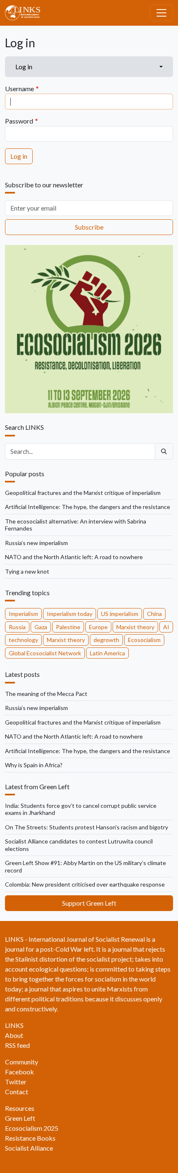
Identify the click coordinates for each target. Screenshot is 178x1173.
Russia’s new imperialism (36, 542)
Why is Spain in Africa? (34, 764)
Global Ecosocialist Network (45, 653)
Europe (98, 626)
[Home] (26, 12)
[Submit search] (164, 451)
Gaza (40, 626)
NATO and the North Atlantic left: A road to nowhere (74, 556)
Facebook (19, 1072)
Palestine (68, 626)
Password (19, 121)
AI (166, 626)
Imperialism (23, 613)
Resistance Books (30, 1138)
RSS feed (17, 1045)
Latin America (107, 653)
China (154, 613)
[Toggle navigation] (161, 13)
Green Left (20, 1118)
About (14, 1035)
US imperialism (119, 613)
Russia (17, 626)
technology (23, 639)
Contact (16, 1091)
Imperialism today (69, 613)
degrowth (106, 639)
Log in (23, 66)
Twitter (15, 1082)
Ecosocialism (144, 639)
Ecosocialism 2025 (31, 1128)
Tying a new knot (27, 571)
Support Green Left (89, 903)
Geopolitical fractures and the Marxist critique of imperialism (83, 492)
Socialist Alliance (29, 1148)
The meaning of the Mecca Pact (46, 693)
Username (19, 88)
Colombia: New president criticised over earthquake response (85, 884)
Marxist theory (135, 626)
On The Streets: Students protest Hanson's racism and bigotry (86, 827)
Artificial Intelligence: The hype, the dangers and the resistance (87, 506)
